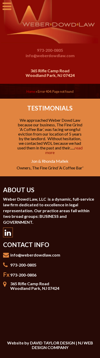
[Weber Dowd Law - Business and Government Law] (50, 22)
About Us (18, 189)
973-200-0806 (23, 274)
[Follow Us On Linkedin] (8, 232)
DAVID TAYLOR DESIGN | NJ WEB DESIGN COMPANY (61, 345)
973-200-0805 (50, 50)
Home (30, 91)
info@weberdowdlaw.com (50, 55)
